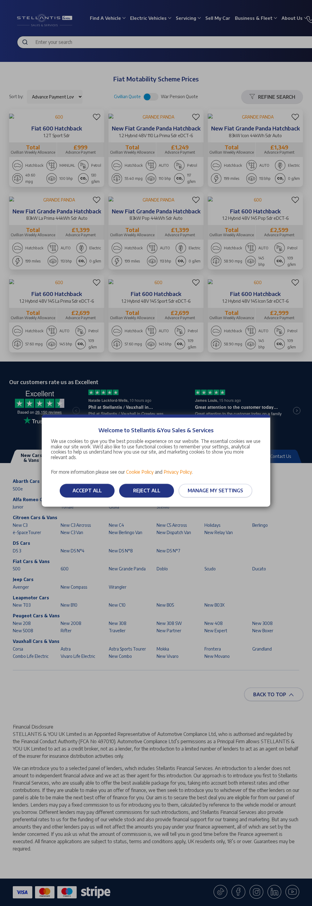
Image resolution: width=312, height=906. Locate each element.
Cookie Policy (140, 472)
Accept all (87, 490)
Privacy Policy (178, 472)
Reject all (146, 490)
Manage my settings (215, 490)
